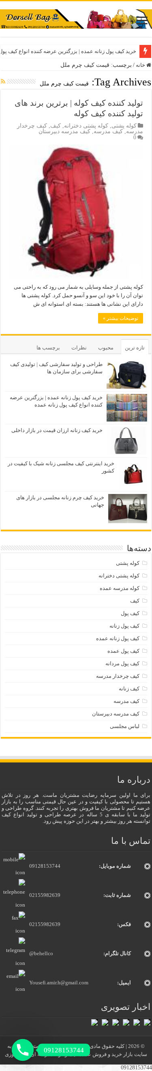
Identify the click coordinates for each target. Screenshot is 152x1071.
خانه (141, 65)
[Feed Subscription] (3, 82)
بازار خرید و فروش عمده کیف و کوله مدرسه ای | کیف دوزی (69, 1054)
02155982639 (44, 895)
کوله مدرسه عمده (119, 588)
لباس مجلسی (124, 726)
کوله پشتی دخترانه (86, 126)
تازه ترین (135, 348)
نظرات (79, 348)
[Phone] (23, 1050)
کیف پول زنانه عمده (117, 638)
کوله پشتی (124, 126)
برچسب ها (48, 348)
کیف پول (130, 613)
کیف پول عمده (123, 651)
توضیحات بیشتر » (120, 318)
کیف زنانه (129, 689)
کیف (55, 126)
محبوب (105, 348)
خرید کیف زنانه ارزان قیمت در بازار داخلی (57, 430)
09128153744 (44, 866)
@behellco (41, 953)
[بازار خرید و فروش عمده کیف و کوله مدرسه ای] (76, 18)
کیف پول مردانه (122, 663)
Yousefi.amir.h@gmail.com (58, 982)
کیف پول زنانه (124, 626)
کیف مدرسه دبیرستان (64, 131)
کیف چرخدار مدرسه (117, 676)
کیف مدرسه (108, 131)
